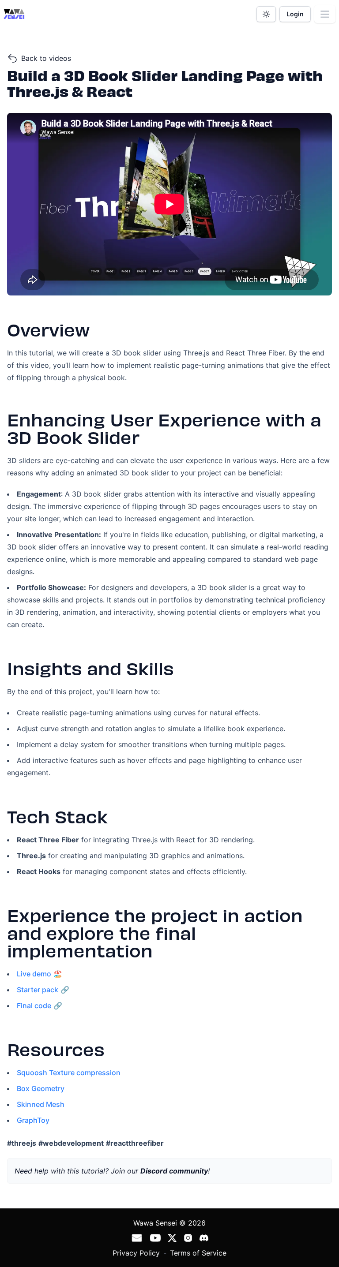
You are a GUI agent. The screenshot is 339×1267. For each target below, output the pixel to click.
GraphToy (33, 1120)
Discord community (174, 1170)
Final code (34, 1005)
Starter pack (37, 989)
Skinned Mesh (40, 1104)
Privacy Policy (136, 1252)
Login (295, 14)
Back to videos (46, 58)
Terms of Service (198, 1252)
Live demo (34, 973)
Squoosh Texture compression (69, 1072)
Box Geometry (40, 1088)
